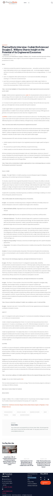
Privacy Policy (31, 481)
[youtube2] (48, 479)
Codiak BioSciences (8, 412)
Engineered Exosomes (34, 412)
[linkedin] (40, 477)
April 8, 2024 (26, 458)
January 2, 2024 (43, 458)
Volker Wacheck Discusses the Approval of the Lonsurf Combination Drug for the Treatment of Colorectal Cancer (43, 464)
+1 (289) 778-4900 (7, 487)
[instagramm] (44, 479)
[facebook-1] (40, 479)
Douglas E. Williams (21, 412)
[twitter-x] (44, 477)
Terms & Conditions (32, 483)
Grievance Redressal (32, 485)
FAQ (29, 479)
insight (45, 412)
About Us (30, 475)
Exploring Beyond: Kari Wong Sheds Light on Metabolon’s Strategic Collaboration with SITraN (26, 463)
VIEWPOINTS (4, 45)
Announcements (32, 477)
